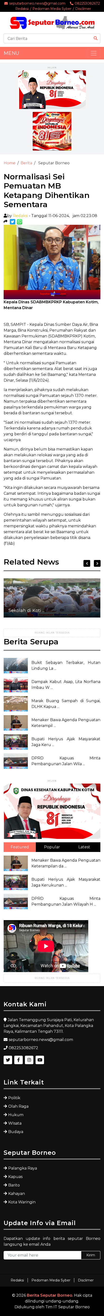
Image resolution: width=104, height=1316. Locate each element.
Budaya (15, 1131)
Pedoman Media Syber (51, 9)
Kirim (90, 1255)
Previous (86, 563)
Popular (52, 847)
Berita (26, 163)
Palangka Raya (22, 1168)
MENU (11, 53)
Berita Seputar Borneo (49, 1295)
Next (97, 563)
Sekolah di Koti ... (26, 610)
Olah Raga (18, 1106)
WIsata (15, 1123)
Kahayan (16, 1193)
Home (9, 163)
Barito (14, 1185)
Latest (84, 847)
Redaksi (22, 9)
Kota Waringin (22, 1202)
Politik (14, 1098)
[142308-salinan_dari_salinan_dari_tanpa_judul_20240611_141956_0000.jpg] (12, 221)
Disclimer (83, 9)
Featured (20, 847)
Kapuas (15, 1176)
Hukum (15, 1114)
